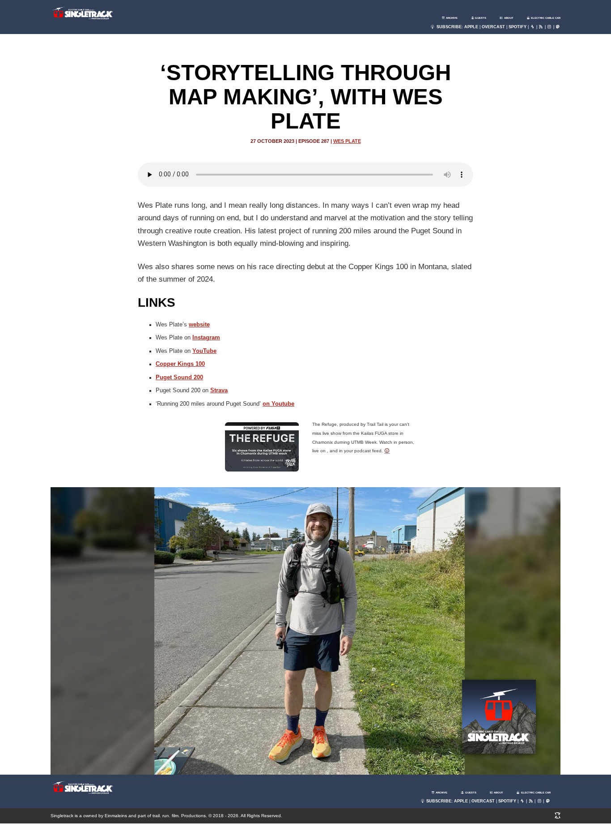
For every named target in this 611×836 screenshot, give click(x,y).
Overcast (493, 27)
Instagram (206, 337)
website (199, 325)
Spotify (517, 27)
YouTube (204, 351)
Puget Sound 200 (179, 377)
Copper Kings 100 (180, 364)
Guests (480, 18)
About (508, 18)
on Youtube (278, 404)
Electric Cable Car (545, 18)
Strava (219, 390)
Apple (471, 27)
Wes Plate (347, 141)
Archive (451, 18)
